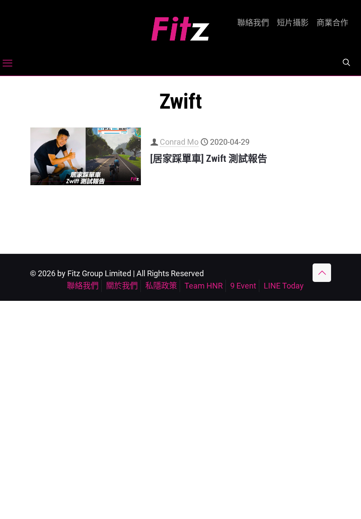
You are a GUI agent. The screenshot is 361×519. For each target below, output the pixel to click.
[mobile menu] (7, 63)
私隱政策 (161, 285)
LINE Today (284, 285)
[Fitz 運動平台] (180, 25)
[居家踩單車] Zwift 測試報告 (208, 158)
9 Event (243, 285)
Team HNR (203, 285)
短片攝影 (293, 23)
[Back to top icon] (322, 272)
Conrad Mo (179, 141)
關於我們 (122, 285)
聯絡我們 (253, 23)
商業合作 (332, 23)
